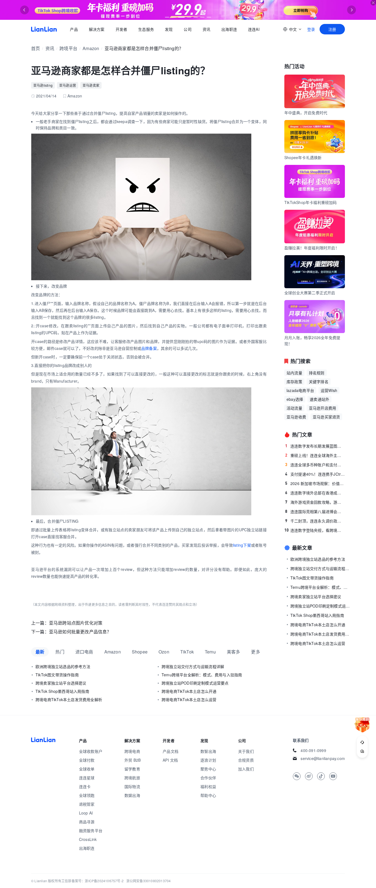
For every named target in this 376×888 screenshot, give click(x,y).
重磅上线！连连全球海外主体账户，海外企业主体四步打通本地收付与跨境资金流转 (315, 455)
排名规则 (317, 372)
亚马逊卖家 (91, 85)
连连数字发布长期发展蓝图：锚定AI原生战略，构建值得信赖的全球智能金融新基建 (315, 446)
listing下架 (242, 545)
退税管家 (87, 804)
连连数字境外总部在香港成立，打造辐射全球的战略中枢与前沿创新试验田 (315, 492)
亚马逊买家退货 (326, 417)
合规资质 (246, 760)
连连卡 (85, 786)
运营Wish (329, 390)
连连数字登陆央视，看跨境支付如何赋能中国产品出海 (314, 530)
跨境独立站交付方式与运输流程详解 (193, 666)
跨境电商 (132, 751)
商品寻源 (87, 821)
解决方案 (96, 29)
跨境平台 (68, 48)
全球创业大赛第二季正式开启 (309, 292)
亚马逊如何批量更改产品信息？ (80, 631)
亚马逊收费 (296, 417)
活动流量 (294, 408)
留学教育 (132, 769)
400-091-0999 (313, 750)
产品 (74, 29)
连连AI (254, 29)
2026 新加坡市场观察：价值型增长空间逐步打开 (315, 483)
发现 (169, 29)
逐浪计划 (208, 760)
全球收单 (87, 769)
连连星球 (87, 777)
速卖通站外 (319, 399)
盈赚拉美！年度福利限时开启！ (311, 247)
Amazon (91, 48)
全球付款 (87, 760)
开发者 (121, 29)
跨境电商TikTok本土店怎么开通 (189, 691)
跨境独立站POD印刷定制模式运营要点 (195, 683)
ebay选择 (295, 399)
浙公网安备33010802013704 (148, 880)
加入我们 (246, 769)
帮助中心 (208, 795)
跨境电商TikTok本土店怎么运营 (189, 699)
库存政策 (294, 381)
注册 (332, 29)
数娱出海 (132, 795)
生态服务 (146, 29)
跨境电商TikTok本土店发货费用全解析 (69, 699)
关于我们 (246, 751)
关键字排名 (318, 381)
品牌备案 (149, 348)
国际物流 (132, 786)
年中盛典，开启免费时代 (305, 112)
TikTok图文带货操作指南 (57, 674)
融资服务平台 (90, 830)
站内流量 (294, 372)
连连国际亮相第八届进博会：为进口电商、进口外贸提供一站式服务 (315, 511)
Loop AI (86, 813)
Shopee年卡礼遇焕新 (302, 157)
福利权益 (208, 786)
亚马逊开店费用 (322, 408)
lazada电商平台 (300, 390)
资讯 (206, 29)
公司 (187, 29)
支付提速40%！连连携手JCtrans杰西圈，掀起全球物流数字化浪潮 (315, 474)
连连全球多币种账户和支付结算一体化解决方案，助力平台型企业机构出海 (315, 464)
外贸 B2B (132, 760)
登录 (311, 29)
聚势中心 (208, 769)
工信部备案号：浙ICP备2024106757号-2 (92, 880)
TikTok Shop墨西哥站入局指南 (62, 691)
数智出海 (208, 751)
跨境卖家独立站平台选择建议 (61, 683)
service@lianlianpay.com (323, 758)
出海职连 (229, 29)
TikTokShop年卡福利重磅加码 (310, 202)
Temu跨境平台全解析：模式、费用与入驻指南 (202, 674)
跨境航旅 (132, 777)
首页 (44, 29)
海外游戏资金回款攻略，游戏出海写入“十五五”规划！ (315, 502)
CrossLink (88, 839)
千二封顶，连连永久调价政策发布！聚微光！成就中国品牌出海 (315, 521)
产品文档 (170, 751)
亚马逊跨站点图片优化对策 (75, 623)
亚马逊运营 (67, 85)
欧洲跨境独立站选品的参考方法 (63, 666)
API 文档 (170, 760)
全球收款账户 (90, 751)
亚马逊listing (43, 85)
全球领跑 (87, 795)
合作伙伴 (208, 777)
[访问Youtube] (333, 776)
